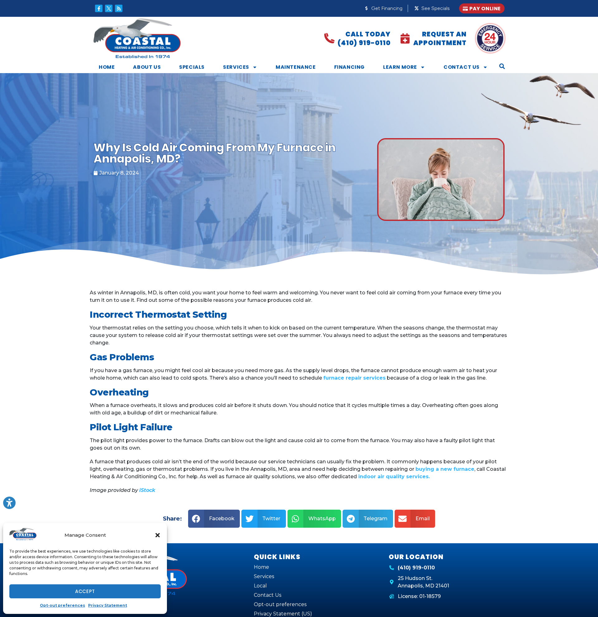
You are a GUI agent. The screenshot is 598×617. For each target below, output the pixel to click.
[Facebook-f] (98, 8)
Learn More (400, 67)
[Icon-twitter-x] (108, 8)
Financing (349, 67)
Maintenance (296, 67)
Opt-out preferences (62, 605)
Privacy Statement (107, 605)
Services (236, 67)
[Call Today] (329, 38)
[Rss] (118, 8)
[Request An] (405, 38)
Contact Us (462, 67)
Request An (444, 34)
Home (107, 67)
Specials (192, 67)
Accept (85, 591)
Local (260, 586)
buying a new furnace (444, 469)
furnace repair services (354, 378)
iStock (147, 490)
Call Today (368, 34)
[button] (157, 535)
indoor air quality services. (394, 476)
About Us (147, 67)
